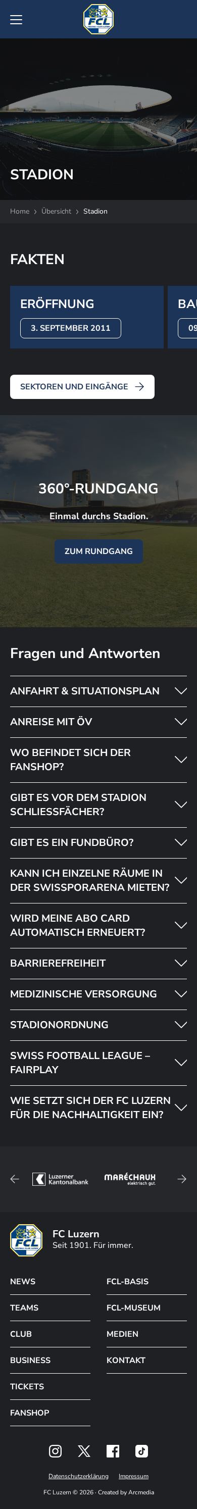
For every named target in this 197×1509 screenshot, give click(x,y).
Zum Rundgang (99, 551)
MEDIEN (122, 1334)
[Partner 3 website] (130, 1179)
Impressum (134, 1476)
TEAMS (24, 1308)
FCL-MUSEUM (134, 1308)
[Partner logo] (55, 1451)
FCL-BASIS (128, 1281)
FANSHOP (29, 1413)
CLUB (21, 1334)
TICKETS (27, 1386)
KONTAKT (126, 1360)
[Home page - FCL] (98, 19)
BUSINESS (30, 1360)
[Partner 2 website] (60, 1179)
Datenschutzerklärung (78, 1476)
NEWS (22, 1281)
